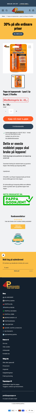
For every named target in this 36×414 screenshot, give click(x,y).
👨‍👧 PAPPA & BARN (8, 300)
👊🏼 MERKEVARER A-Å (10, 317)
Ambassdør (6, 350)
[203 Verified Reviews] (18, 245)
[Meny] (3, 10)
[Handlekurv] (32, 10)
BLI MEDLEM (18, 34)
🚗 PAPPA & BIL (8, 304)
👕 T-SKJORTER (8, 324)
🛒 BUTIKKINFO (8, 331)
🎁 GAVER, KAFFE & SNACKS (12, 328)
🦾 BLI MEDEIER (8, 297)
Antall (4, 107)
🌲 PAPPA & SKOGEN (9, 311)
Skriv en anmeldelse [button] (18, 226)
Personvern (6, 366)
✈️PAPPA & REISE (8, 307)
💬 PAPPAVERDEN (9, 321)
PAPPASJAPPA (20, 403)
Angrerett (5, 369)
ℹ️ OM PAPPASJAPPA (10, 334)
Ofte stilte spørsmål (8, 362)
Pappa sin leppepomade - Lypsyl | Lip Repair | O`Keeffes (20, 16)
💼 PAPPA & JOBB (8, 314)
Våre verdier (6, 347)
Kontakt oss (6, 353)
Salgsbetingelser (8, 372)
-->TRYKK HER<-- (24, 3)
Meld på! (16, 271)
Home (3, 16)
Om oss (5, 343)
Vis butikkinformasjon (12, 138)
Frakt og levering (8, 376)
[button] (6, 10)
